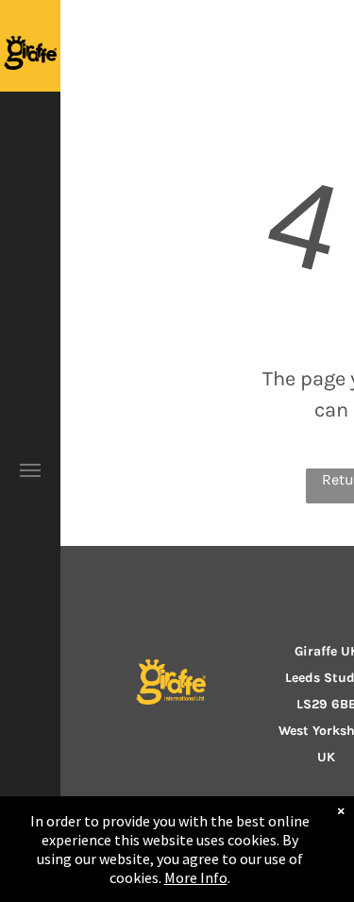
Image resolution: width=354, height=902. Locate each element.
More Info (196, 877)
